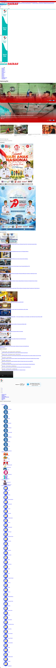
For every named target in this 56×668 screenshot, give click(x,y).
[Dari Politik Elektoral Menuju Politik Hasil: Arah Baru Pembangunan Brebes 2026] (5, 323)
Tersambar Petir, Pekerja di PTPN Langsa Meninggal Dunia (29, 2)
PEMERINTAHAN (4, 77)
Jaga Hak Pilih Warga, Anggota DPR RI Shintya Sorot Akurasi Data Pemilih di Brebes (14, 258)
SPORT (3, 75)
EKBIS (3, 73)
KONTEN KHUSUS (5, 451)
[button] (9, 5)
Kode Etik (3, 397)
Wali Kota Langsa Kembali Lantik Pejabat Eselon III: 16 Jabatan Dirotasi (13, 369)
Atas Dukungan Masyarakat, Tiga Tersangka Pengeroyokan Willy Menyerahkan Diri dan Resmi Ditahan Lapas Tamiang (21, 355)
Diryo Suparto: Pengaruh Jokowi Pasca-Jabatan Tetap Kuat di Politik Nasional (13, 338)
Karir (2, 399)
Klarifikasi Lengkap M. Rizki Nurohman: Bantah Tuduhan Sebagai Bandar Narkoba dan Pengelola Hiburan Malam (18, 280)
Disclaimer (3, 398)
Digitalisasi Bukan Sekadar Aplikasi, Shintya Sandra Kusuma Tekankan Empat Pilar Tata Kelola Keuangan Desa (18, 244)
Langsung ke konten (3, 0)
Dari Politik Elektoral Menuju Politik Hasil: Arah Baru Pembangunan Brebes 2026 (13, 324)
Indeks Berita (4, 396)
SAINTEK (3, 74)
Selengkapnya (2, 142)
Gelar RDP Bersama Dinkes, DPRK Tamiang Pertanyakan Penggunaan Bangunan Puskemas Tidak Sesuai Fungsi (18, 273)
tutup (1, 35)
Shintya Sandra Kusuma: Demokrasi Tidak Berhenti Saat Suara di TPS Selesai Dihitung (14, 251)
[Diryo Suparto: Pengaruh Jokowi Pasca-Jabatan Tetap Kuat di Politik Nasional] (5, 337)
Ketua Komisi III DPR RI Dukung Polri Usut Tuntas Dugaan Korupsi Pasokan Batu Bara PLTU (15, 266)
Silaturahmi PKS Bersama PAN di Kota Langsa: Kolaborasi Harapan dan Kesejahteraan (14, 346)
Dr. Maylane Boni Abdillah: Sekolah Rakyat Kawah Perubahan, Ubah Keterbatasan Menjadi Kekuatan (18, 364)
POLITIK (3, 76)
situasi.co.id (4, 4)
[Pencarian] (0, 7)
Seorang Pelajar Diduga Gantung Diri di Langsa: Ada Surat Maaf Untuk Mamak (18, 95)
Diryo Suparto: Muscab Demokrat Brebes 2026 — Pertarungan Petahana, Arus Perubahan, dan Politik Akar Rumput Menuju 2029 (21, 316)
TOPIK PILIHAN (4, 404)
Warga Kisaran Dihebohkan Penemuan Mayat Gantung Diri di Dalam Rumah (17, 115)
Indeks (1, 4)
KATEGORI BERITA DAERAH (6, 485)
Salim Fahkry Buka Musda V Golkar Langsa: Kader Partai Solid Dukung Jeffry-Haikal (14, 309)
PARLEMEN (3, 78)
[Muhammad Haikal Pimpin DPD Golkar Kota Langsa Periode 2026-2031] (9, 301)
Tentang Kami (4, 394)
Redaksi (3, 395)
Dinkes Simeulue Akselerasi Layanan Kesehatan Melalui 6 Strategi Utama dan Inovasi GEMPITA (17, 361)
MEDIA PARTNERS (5, 479)
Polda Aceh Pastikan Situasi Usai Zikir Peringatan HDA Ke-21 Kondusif (11, 331)
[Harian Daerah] (9, 65)
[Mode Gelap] (0, 6)
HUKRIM (3, 72)
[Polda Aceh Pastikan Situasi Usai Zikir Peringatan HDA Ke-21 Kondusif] (5, 330)
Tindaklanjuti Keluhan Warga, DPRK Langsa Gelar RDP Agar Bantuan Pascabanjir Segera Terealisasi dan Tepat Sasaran (20, 288)
